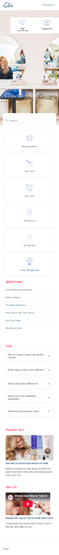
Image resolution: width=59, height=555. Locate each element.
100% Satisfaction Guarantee (19, 290)
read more (16, 475)
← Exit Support (48, 5)
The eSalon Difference (16, 305)
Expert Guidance (13, 297)
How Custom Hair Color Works (20, 313)
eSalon (6, 549)
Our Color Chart (13, 321)
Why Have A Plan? (14, 328)
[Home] (8, 5)
